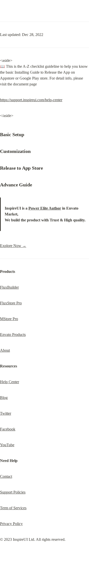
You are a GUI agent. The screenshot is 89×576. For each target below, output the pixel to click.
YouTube (7, 445)
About (5, 350)
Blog (4, 397)
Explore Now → (13, 246)
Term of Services (13, 508)
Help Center (9, 382)
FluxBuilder (9, 287)
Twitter (5, 413)
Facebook (7, 429)
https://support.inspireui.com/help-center (31, 100)
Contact (6, 476)
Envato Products (13, 334)
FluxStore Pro (11, 303)
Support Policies (12, 492)
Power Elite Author (44, 208)
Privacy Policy (11, 524)
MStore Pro (9, 319)
